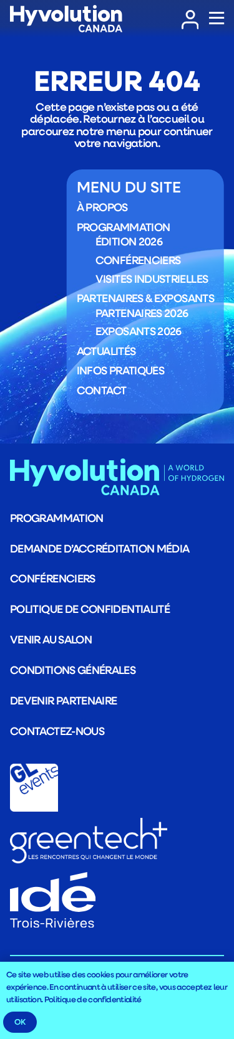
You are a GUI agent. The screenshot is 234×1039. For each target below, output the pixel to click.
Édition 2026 (128, 241)
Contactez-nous (57, 730)
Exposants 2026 (138, 330)
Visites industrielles (151, 278)
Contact (102, 389)
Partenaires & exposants (145, 297)
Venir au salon (51, 639)
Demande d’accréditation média (99, 548)
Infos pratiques (120, 370)
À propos (102, 206)
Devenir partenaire (63, 700)
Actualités (106, 350)
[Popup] (216, 18)
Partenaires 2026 (141, 312)
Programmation (123, 226)
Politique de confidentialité (90, 608)
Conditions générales (72, 669)
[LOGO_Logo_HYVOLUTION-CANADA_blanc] (66, 19)
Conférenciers (138, 259)
